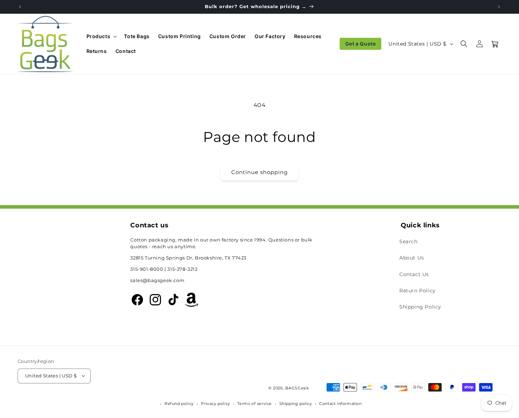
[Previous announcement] (20, 6)
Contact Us (414, 274)
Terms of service (254, 403)
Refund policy (179, 403)
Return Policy (417, 290)
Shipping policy (295, 403)
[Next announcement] (499, 6)
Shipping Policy (420, 307)
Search (408, 242)
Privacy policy (215, 403)
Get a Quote (360, 44)
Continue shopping (259, 172)
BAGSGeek (297, 388)
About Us (411, 258)
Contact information (340, 403)
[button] (101, 36)
